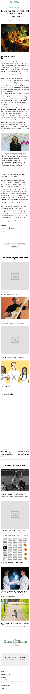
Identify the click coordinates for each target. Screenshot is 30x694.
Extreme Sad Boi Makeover (9, 294)
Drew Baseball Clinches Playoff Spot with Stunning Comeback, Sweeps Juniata (13, 494)
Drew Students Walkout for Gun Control (13, 358)
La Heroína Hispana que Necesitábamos (13, 323)
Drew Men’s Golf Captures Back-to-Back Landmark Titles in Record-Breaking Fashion (14, 531)
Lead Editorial (6, 680)
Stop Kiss (15, 246)
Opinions (3, 677)
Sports (2, 683)
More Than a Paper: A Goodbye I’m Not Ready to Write (15, 624)
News (2, 671)
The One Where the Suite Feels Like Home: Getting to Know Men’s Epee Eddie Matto (14, 592)
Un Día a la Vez (5, 387)
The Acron (3, 688)
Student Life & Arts (15, 7)
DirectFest (21, 244)
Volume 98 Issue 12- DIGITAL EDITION (12, 562)
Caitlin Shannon (10, 244)
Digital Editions (5, 685)
